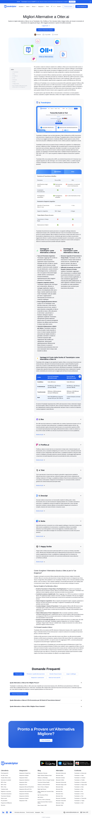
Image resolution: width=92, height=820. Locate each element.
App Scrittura (40, 797)
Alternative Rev (59, 791)
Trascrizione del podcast (6, 793)
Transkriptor (46, 103)
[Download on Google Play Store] (48, 763)
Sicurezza (3, 805)
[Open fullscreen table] (80, 376)
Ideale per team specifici (54, 677)
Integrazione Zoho (23, 784)
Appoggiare (37, 812)
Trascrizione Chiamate (6, 796)
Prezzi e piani (18, 674)
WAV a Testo (3, 786)
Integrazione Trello (23, 800)
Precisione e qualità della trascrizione (36, 674)
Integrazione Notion (23, 777)
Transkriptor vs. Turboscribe (80, 798)
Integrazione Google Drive (24, 773)
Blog (42, 812)
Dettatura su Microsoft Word (44, 784)
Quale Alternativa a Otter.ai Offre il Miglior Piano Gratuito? (27, 706)
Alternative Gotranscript (61, 782)
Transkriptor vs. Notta (79, 786)
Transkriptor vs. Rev (78, 791)
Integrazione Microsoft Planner (25, 791)
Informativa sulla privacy (20, 812)
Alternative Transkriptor (61, 798)
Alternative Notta (59, 786)
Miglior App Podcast (42, 789)
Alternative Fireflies (60, 780)
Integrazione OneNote (24, 793)
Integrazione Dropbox (23, 798)
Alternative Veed (59, 805)
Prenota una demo (68, 6)
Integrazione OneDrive (24, 796)
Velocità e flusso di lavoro (55, 674)
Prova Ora (72, 1)
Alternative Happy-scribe (61, 784)
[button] (53, 6)
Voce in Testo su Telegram (43, 786)
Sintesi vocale (4, 798)
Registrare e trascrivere (6, 791)
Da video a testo (4, 775)
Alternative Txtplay (60, 802)
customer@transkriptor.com (72, 812)
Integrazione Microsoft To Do (25, 789)
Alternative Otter (59, 789)
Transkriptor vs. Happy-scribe (80, 784)
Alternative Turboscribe (61, 800)
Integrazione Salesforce (24, 780)
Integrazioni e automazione (37, 677)
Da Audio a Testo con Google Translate (46, 780)
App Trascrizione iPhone (43, 794)
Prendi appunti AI (4, 773)
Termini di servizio (30, 812)
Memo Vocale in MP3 (42, 805)
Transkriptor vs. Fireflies (79, 780)
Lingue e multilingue (71, 674)
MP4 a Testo (3, 784)
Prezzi (47, 6)
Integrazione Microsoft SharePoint (26, 786)
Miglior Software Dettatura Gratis (45, 775)
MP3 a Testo (3, 782)
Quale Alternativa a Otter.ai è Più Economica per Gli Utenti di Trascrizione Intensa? (35, 700)
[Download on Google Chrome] (83, 763)
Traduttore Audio (4, 789)
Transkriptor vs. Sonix (79, 793)
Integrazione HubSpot (24, 775)
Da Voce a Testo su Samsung (44, 799)
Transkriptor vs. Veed (78, 802)
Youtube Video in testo (6, 777)
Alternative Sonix (59, 793)
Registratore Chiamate (42, 773)
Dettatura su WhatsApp (43, 777)
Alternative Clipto (59, 775)
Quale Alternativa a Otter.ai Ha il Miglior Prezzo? (24, 682)
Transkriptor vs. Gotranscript (80, 782)
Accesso (59, 6)
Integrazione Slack (23, 782)
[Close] (90, 1)
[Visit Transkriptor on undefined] (3, 812)
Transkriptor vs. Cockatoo (79, 777)
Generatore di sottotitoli (6, 780)
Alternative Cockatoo (60, 777)
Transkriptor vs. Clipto (79, 775)
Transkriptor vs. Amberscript (80, 773)
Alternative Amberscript (61, 773)
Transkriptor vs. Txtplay (79, 800)
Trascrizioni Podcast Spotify (43, 782)
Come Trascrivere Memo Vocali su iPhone (45, 802)
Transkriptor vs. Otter (78, 789)
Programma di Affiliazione (6, 802)
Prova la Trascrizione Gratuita (45, 29)
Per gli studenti (4, 800)
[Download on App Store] (65, 763)
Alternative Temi (59, 796)
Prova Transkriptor (46, 740)
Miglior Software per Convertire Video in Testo (46, 792)
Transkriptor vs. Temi (78, 796)
